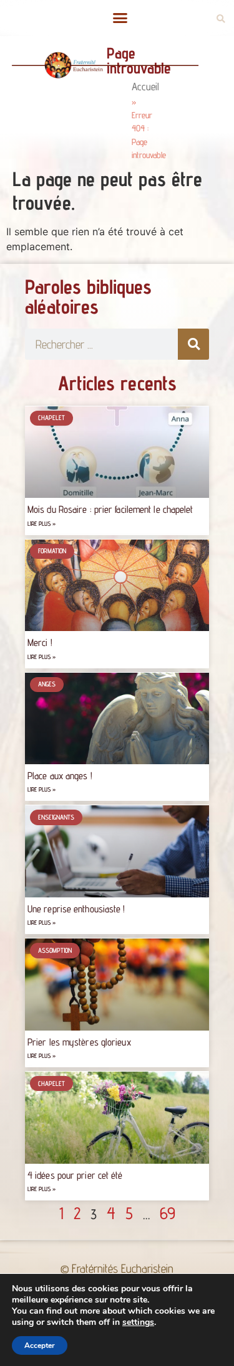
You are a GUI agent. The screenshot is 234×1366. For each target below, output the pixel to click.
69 (167, 1213)
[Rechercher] (193, 344)
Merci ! (39, 642)
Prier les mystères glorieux (79, 1042)
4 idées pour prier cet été (75, 1175)
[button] (120, 18)
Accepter (39, 1345)
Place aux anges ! (59, 776)
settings (138, 1322)
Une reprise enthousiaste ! (76, 909)
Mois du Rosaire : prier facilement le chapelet (110, 509)
